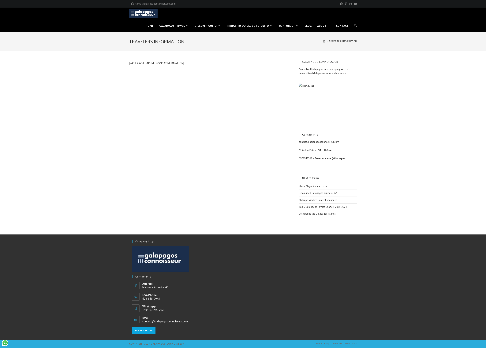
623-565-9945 (306, 150)
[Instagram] (350, 4)
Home (319, 343)
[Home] (324, 41)
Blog (326, 343)
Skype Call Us (144, 330)
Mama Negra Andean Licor (313, 186)
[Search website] (355, 26)
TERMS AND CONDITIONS (344, 343)
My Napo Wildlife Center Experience (318, 200)
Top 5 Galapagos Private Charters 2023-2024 (323, 206)
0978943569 (305, 158)
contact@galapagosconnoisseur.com (155, 3)
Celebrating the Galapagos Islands (317, 213)
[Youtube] (355, 4)
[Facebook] (341, 4)
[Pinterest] (346, 4)
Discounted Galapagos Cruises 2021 (318, 193)
